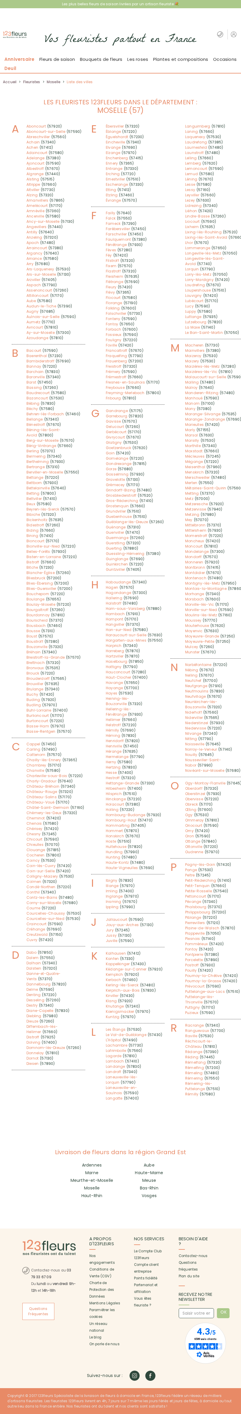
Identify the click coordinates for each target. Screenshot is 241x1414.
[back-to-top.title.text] (233, 1356)
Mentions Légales (104, 1303)
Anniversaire (19, 59)
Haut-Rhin (92, 1196)
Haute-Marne (149, 1173)
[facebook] (150, 1375)
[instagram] (134, 1375)
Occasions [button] (225, 59)
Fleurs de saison (57, 59)
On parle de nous (104, 1344)
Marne (91, 1173)
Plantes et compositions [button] (180, 59)
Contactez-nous (193, 1256)
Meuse (149, 1180)
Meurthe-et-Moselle (92, 1180)
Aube (149, 1165)
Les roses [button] (137, 59)
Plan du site (189, 1276)
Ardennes (92, 1165)
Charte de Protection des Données (101, 1290)
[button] (234, 34)
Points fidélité (146, 1278)
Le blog (95, 1337)
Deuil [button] (10, 68)
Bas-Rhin (149, 1188)
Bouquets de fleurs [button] (101, 59)
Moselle (92, 1188)
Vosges (149, 1196)
